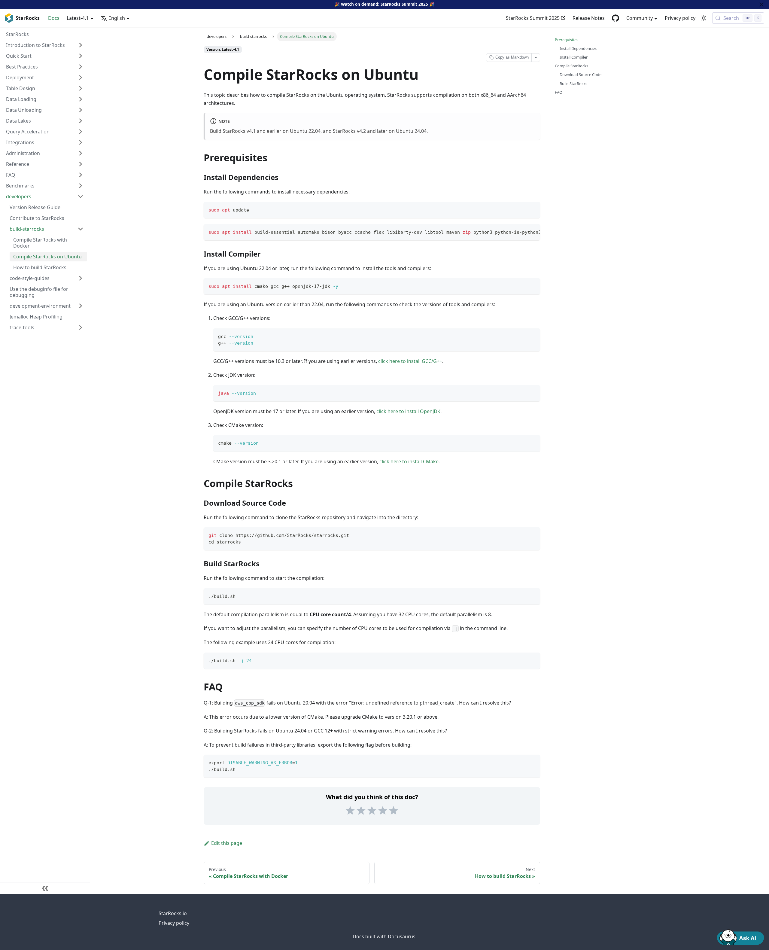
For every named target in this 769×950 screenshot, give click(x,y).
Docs (53, 18)
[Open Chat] (740, 936)
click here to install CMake (409, 461)
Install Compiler (574, 57)
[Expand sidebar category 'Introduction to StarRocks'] (80, 45)
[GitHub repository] (615, 18)
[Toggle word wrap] (522, 232)
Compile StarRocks (571, 66)
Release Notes (589, 18)
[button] (44, 196)
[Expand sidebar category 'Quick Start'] (80, 56)
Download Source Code (580, 74)
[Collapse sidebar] (45, 888)
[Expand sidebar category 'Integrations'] (80, 142)
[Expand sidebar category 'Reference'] (80, 164)
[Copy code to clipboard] (533, 209)
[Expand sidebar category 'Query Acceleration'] (80, 131)
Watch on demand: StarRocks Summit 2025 (384, 4)
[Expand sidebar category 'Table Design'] (80, 88)
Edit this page (226, 843)
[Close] (761, 4)
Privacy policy (680, 18)
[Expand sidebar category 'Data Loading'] (80, 99)
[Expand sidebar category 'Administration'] (80, 153)
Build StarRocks (573, 83)
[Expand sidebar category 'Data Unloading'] (80, 110)
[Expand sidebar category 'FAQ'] (80, 175)
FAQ (558, 92)
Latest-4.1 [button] (78, 18)
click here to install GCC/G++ (410, 361)
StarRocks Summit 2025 (533, 18)
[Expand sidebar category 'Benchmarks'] (80, 185)
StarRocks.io (173, 913)
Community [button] (639, 18)
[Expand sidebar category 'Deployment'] (80, 77)
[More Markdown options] (535, 57)
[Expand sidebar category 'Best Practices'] (80, 67)
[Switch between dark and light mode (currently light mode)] (704, 18)
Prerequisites (566, 39)
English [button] (116, 18)
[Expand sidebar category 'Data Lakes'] (80, 121)
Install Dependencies (578, 48)
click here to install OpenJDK (408, 411)
